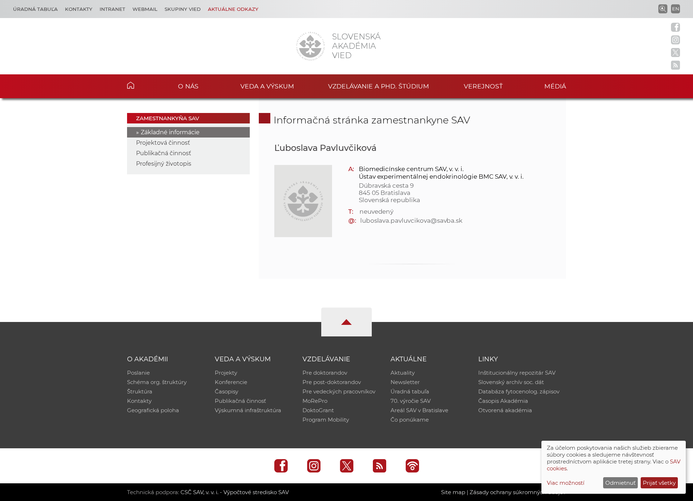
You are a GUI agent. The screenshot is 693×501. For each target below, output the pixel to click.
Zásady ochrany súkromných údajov (518, 492)
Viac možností (565, 482)
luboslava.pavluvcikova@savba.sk (411, 220)
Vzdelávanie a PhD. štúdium (378, 86)
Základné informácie (170, 132)
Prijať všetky (659, 482)
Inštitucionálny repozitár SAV (516, 372)
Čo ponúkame (410, 419)
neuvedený (376, 211)
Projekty (226, 372)
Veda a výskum (267, 86)
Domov (141, 85)
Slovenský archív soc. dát (511, 382)
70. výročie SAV (411, 400)
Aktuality (403, 372)
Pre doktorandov (324, 372)
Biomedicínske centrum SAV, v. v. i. (411, 169)
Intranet (112, 9)
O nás (188, 86)
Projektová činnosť (163, 142)
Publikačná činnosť (163, 153)
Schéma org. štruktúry (157, 382)
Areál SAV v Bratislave (419, 410)
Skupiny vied (183, 9)
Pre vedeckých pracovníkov (338, 391)
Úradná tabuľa (35, 9)
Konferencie (231, 382)
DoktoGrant (318, 410)
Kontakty (78, 9)
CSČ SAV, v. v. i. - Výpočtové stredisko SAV (234, 492)
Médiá (555, 86)
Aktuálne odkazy (233, 9)
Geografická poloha (153, 410)
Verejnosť (483, 86)
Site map (453, 492)
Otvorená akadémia (505, 410)
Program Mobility (325, 419)
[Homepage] (310, 46)
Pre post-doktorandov (331, 382)
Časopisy (226, 391)
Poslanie (138, 372)
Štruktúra (139, 391)
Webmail (144, 9)
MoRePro (314, 400)
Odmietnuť (620, 482)
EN (675, 9)
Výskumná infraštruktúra (248, 410)
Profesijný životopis (163, 163)
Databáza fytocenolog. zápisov (518, 391)
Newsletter (405, 382)
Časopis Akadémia (503, 400)
